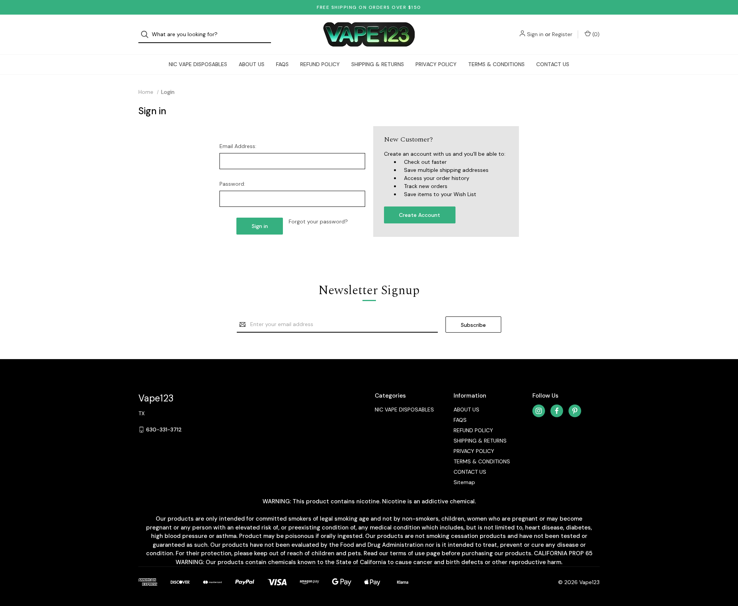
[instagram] (538, 411)
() (595, 34)
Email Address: (237, 146)
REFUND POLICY (320, 64)
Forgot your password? (318, 221)
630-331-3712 (164, 429)
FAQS (282, 64)
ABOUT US (251, 64)
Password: (232, 183)
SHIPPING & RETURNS (377, 64)
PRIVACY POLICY (436, 64)
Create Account (419, 214)
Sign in (535, 34)
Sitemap (464, 482)
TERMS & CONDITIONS (496, 64)
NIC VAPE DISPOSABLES (198, 64)
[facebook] (557, 411)
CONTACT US (552, 64)
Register (562, 34)
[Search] (147, 34)
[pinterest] (575, 411)
